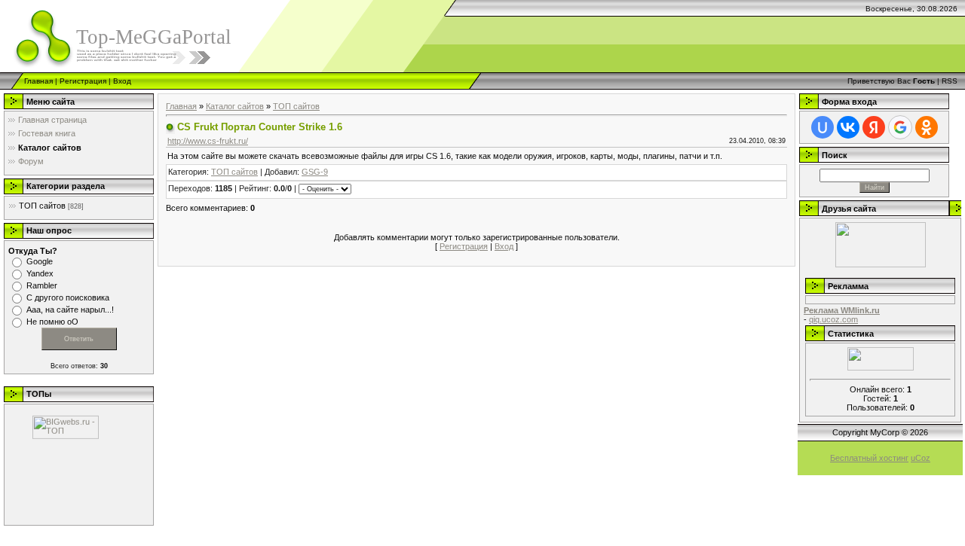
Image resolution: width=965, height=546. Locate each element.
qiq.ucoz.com (833, 319)
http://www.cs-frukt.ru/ (207, 140)
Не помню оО (52, 321)
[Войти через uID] (822, 127)
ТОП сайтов (42, 205)
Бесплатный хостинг (869, 457)
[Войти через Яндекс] (873, 127)
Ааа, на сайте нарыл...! (70, 309)
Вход (122, 81)
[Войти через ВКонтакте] (848, 127)
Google (39, 261)
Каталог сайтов (235, 106)
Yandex (40, 273)
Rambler (41, 285)
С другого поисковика (67, 297)
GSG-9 (315, 171)
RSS (949, 81)
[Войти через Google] (900, 127)
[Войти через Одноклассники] (926, 127)
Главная (38, 81)
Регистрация (83, 81)
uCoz (920, 457)
